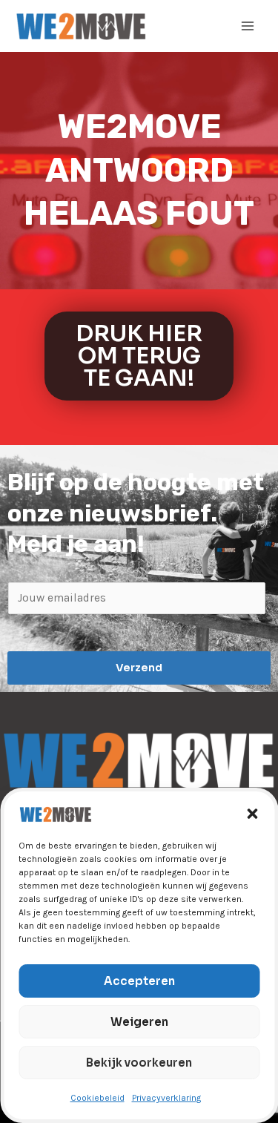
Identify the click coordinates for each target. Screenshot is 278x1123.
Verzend (139, 667)
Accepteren (139, 981)
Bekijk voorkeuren (139, 1063)
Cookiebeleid (97, 1098)
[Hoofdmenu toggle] (247, 26)
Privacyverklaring (166, 1098)
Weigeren (139, 1022)
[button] (252, 813)
